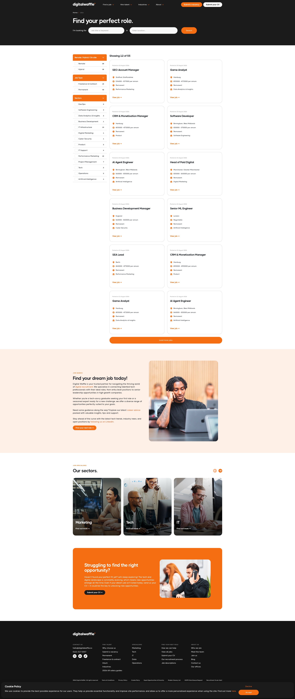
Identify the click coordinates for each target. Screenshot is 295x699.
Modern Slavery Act (174, 680)
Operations (137, 663)
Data (134, 659)
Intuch (105, 663)
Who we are (196, 648)
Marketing (136, 648)
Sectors (78, 98)
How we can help (169, 648)
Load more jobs (166, 340)
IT (133, 655)
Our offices (196, 667)
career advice (133, 410)
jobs (82, 12)
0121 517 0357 (79, 652)
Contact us (196, 663)
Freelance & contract (111, 659)
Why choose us (109, 648)
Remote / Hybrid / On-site (86, 57)
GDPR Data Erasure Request (194, 680)
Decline (248, 686)
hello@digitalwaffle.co (82, 648)
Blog (193, 659)
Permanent (107, 655)
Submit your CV (168, 655)
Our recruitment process (172, 659)
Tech (134, 652)
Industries (106, 667)
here (234, 691)
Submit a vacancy (110, 652)
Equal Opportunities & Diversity (154, 680)
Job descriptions (169, 663)
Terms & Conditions (108, 680)
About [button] (158, 4)
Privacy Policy (122, 680)
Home (75, 12)
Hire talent (124, 4)
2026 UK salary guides (112, 670)
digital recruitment (84, 387)
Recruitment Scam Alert (214, 680)
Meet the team (197, 652)
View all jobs (167, 652)
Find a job (107, 4)
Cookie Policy (135, 680)
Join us (194, 655)
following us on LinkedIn (102, 422)
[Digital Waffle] (84, 4)
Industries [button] (142, 4)
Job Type (79, 78)
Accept (249, 692)
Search (189, 30)
